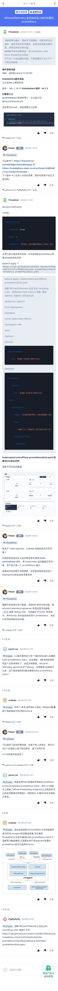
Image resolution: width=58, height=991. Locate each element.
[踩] (46, 133)
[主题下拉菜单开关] (55, 3)
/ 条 (28, 3)
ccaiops (10, 738)
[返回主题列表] (3, 3)
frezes (9, 656)
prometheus (8, 97)
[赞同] (39, 133)
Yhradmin (11, 155)
